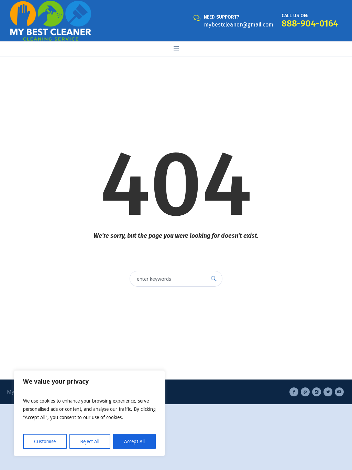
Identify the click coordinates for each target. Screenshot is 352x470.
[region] (89, 413)
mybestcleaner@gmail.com (238, 24)
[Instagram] (316, 391)
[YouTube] (339, 391)
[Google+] (305, 391)
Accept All (134, 441)
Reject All (89, 441)
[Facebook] (293, 391)
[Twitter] (327, 391)
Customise (45, 441)
